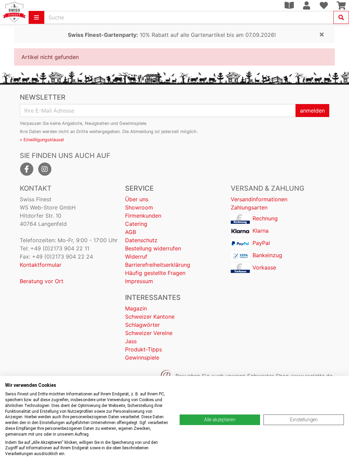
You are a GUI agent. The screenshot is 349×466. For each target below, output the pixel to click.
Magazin (136, 308)
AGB (130, 232)
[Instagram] (44, 169)
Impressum (139, 281)
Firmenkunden (143, 215)
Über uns (136, 199)
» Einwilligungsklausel (42, 139)
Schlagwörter (142, 324)
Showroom (139, 207)
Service (139, 188)
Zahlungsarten (249, 207)
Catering (136, 223)
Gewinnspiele (142, 357)
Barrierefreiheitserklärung (157, 264)
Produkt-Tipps (143, 349)
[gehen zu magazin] (289, 5)
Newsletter (42, 97)
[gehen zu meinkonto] (306, 5)
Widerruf (136, 256)
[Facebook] (26, 169)
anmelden (312, 110)
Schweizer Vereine (148, 333)
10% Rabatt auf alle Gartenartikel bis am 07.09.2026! (172, 34)
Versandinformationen (259, 199)
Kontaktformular (40, 264)
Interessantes (153, 297)
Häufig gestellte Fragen (155, 273)
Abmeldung (141, 131)
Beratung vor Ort (41, 281)
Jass (131, 341)
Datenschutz (141, 240)
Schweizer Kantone (149, 316)
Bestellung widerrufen (153, 248)
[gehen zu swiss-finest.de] (14, 12)
